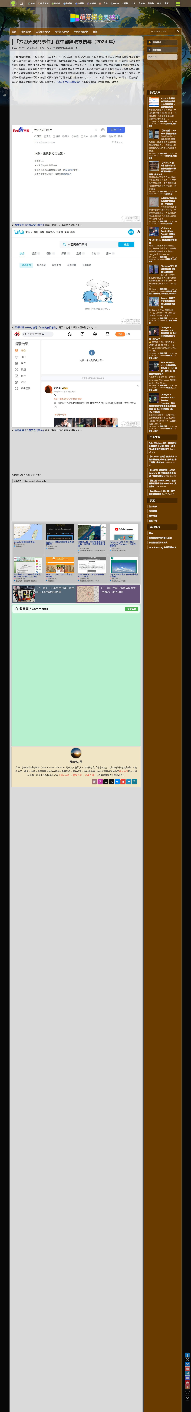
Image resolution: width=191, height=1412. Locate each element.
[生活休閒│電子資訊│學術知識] (95, 21)
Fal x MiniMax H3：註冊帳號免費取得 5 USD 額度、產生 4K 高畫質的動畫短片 (163, 368)
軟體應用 (168, 259)
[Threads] (105, 781)
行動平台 (156, 293)
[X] (111, 781)
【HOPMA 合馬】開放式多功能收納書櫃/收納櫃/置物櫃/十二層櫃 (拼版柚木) (162, 168)
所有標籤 (153, 511)
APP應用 (164, 293)
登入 (151, 533)
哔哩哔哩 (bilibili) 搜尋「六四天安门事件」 (36, 327)
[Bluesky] (117, 781)
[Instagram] (100, 781)
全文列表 (153, 506)
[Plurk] (123, 781)
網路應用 (60, 48)
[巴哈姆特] (134, 781)
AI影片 (156, 358)
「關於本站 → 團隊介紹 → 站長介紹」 (77, 775)
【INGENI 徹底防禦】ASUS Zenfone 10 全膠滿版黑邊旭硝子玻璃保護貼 (162, 473)
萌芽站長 (33, 48)
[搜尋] (178, 31)
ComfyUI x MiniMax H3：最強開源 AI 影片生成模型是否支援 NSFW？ (163, 333)
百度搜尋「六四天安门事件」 (30, 225)
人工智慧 (168, 320)
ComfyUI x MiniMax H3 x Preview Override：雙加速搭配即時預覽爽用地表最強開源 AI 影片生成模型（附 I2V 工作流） (162, 403)
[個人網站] (94, 781)
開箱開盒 (168, 156)
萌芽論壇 (131, 609)
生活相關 (168, 124)
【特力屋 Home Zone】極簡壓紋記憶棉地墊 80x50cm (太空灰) (163, 483)
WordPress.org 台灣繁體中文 (162, 547)
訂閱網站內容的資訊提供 (160, 538)
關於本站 (153, 521)
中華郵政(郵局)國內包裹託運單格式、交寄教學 (169, 201)
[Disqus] (76, 645)
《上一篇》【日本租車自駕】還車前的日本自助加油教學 (54, 590)
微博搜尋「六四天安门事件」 (30, 430)
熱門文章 (153, 516)
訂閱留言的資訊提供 (158, 542)
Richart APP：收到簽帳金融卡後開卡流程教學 (169, 269)
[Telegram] (128, 781)
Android (172, 293)
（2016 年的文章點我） (68, 82)
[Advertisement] (76, 104)
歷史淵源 (69, 48)
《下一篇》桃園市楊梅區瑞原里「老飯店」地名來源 (117, 590)
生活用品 (168, 194)
